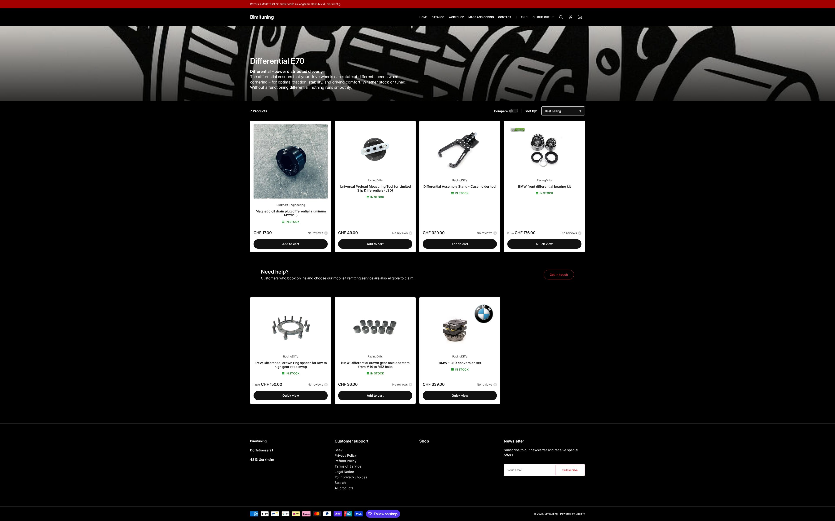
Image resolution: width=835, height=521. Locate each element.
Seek (338, 450)
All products (344, 488)
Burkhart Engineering (290, 205)
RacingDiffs (375, 180)
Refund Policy (345, 461)
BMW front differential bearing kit (544, 186)
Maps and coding (481, 17)
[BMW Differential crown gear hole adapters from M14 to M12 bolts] (375, 325)
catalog (438, 17)
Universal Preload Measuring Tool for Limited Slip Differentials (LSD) (375, 188)
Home (423, 17)
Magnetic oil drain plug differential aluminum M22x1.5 (291, 213)
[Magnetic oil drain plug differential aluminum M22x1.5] (291, 161)
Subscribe (570, 470)
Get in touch (559, 274)
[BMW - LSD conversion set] (460, 325)
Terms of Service (348, 466)
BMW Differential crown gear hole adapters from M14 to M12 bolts (375, 365)
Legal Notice (344, 472)
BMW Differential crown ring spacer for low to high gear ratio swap (290, 365)
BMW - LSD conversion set (460, 363)
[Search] (561, 17)
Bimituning (551, 513)
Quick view (544, 244)
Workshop (456, 17)
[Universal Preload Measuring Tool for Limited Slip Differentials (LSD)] (375, 149)
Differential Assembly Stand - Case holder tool (459, 186)
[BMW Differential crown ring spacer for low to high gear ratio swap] (291, 325)
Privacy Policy (346, 455)
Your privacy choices (351, 477)
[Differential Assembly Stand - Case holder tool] (460, 149)
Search (340, 483)
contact (504, 17)
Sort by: (531, 111)
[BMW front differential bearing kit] (544, 149)
